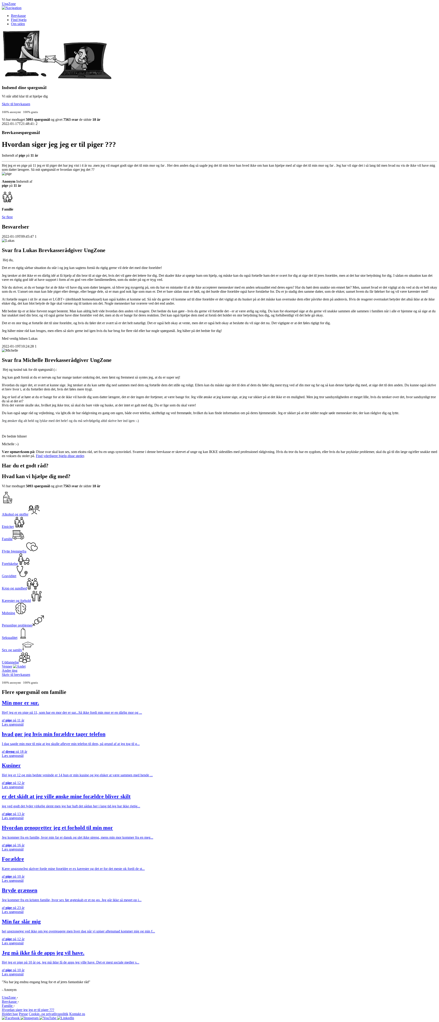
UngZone (9, 4)
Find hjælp (19, 20)
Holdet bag (10, 1014)
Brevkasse (18, 16)
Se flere (7, 217)
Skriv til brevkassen (16, 104)
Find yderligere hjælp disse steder (60, 456)
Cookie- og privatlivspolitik (48, 1014)
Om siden (18, 24)
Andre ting (9, 670)
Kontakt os (77, 1014)
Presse (23, 1014)
